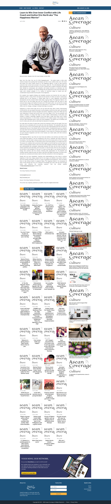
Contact (89, 490)
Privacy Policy (74, 502)
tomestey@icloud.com (25, 175)
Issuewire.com (45, 80)
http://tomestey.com (25, 177)
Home (89, 486)
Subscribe (58, 493)
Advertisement (87, 489)
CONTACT (41, 8)
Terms (67, 502)
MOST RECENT (27, 8)
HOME (21, 8)
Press (90, 487)
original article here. (54, 182)
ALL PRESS (35, 8)
